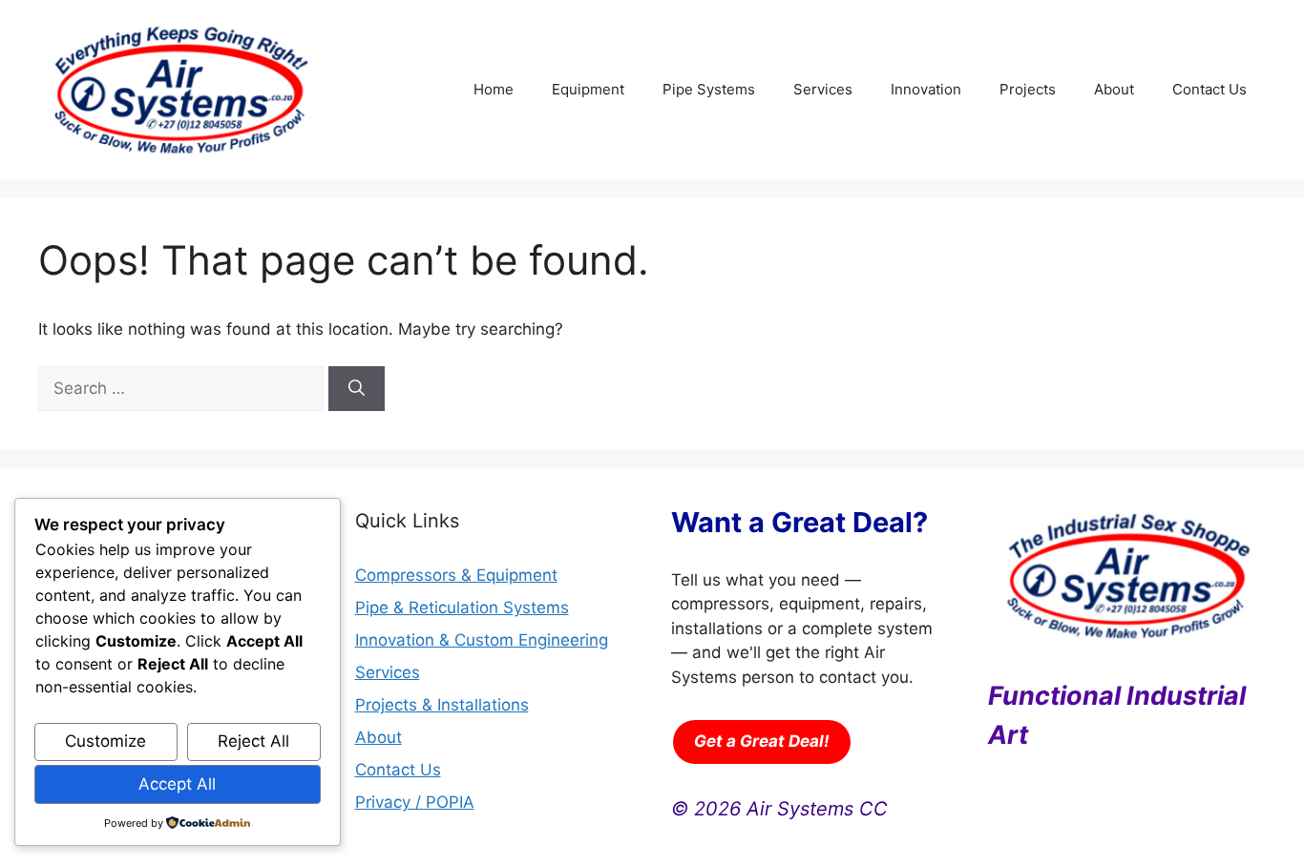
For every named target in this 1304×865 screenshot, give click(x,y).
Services (822, 89)
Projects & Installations (442, 704)
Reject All (253, 741)
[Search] (356, 389)
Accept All (177, 783)
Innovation (926, 89)
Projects (1027, 89)
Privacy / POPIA (414, 802)
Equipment (588, 89)
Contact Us (1209, 89)
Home (493, 89)
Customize (105, 741)
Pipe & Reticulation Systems (462, 607)
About (1114, 89)
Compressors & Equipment (456, 575)
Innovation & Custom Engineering (481, 639)
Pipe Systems (709, 89)
